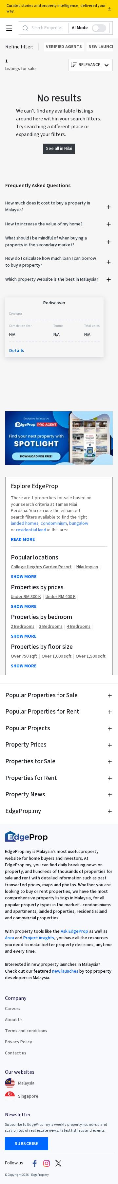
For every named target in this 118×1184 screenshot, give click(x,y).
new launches (65, 971)
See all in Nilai (59, 148)
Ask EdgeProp (74, 931)
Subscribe (26, 1143)
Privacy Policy (18, 1042)
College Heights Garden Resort (41, 567)
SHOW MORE (23, 576)
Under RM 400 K (61, 597)
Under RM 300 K (26, 597)
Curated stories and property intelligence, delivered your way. (56, 8)
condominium (54, 523)
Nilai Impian (87, 567)
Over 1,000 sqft (56, 656)
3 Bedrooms (51, 627)
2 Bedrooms (22, 627)
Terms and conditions (26, 1031)
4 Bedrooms (78, 627)
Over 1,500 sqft (91, 656)
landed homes (24, 523)
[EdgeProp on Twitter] (58, 1163)
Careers (12, 1008)
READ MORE (23, 539)
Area (9, 938)
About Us (14, 1019)
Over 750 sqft (24, 656)
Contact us (15, 1053)
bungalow (78, 523)
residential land (31, 530)
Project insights (38, 938)
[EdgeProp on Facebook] (34, 1163)
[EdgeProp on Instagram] (46, 1163)
